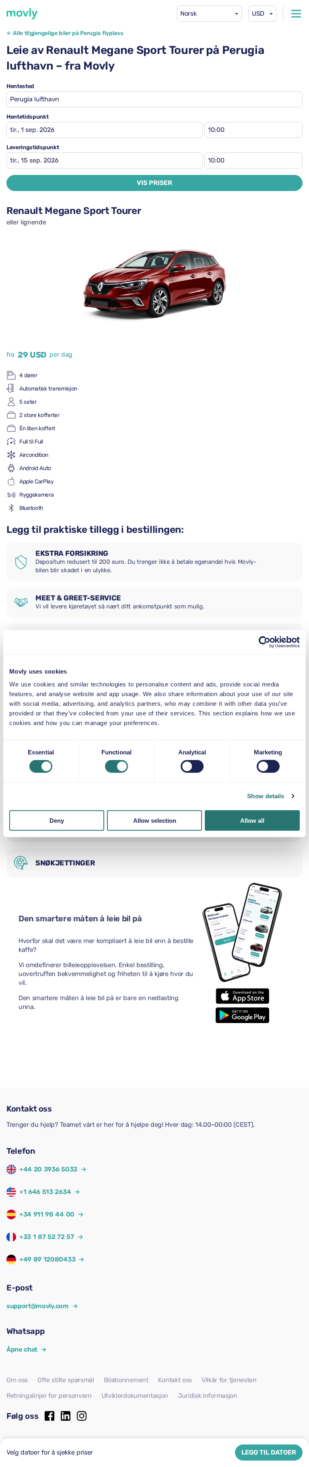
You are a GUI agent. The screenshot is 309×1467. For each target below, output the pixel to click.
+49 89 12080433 (47, 1259)
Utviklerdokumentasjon (134, 1395)
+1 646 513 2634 (45, 1192)
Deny (56, 820)
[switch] (116, 766)
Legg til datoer (268, 1452)
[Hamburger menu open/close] (296, 13)
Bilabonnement (126, 1380)
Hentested (20, 86)
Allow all (252, 820)
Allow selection (154, 820)
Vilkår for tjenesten (229, 1380)
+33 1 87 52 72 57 (46, 1237)
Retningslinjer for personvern (49, 1395)
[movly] (22, 14)
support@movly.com (42, 1306)
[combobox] (209, 14)
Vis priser (154, 183)
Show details (265, 796)
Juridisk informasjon (207, 1395)
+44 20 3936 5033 (48, 1169)
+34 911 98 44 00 (46, 1214)
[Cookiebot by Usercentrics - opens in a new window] (264, 642)
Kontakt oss (175, 1380)
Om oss (17, 1380)
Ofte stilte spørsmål (65, 1380)
